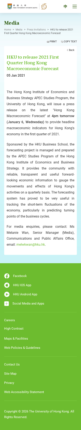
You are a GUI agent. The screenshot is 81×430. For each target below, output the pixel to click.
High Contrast (13, 328)
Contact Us (12, 364)
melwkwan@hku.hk (30, 245)
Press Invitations (36, 29)
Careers (9, 320)
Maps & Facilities (16, 338)
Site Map (10, 374)
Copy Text (70, 41)
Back (71, 50)
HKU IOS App (22, 285)
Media (19, 29)
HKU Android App (25, 294)
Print (53, 41)
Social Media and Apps (28, 303)
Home (7, 29)
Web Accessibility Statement (24, 392)
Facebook (20, 276)
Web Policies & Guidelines (22, 348)
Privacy (9, 383)
